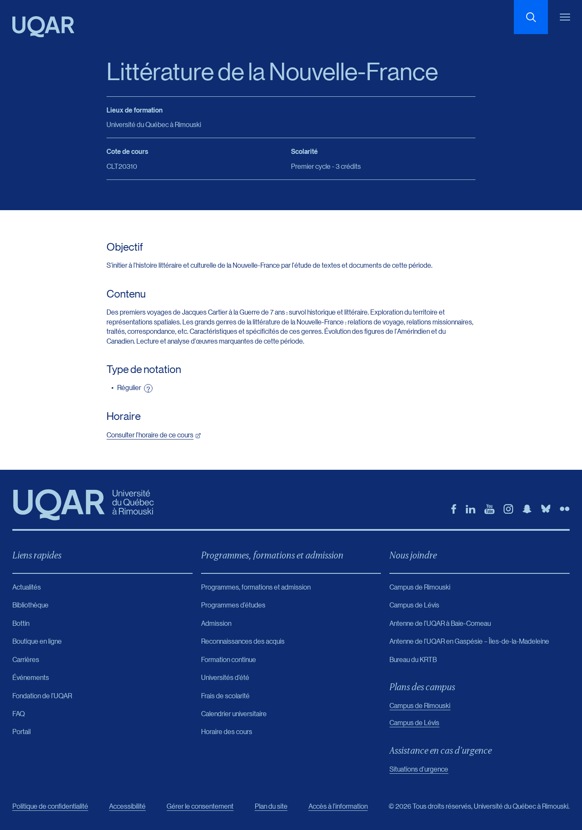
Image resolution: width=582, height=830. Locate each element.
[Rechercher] (531, 17)
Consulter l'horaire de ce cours (150, 434)
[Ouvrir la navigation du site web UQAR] (565, 17)
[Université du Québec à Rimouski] (43, 26)
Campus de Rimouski (419, 705)
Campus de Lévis (414, 722)
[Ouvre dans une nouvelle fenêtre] (453, 509)
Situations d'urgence (418, 768)
